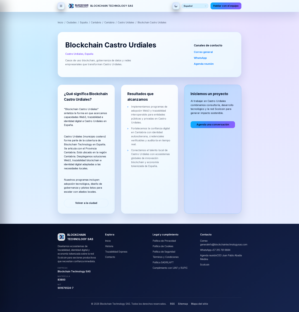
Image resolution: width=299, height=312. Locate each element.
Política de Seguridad (164, 251)
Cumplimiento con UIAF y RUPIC (170, 267)
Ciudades (71, 22)
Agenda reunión (204, 63)
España (84, 22)
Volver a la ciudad (86, 202)
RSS (172, 303)
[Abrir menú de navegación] (61, 5)
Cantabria (96, 22)
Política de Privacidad (164, 240)
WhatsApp (200, 57)
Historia (109, 246)
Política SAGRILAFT (163, 262)
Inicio (60, 22)
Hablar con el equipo (226, 5)
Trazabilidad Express (116, 251)
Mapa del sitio (199, 303)
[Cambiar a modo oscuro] (176, 5)
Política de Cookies (163, 246)
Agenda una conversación (213, 124)
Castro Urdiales (126, 22)
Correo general (203, 52)
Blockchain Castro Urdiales (152, 22)
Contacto (110, 257)
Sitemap (183, 303)
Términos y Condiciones (166, 257)
